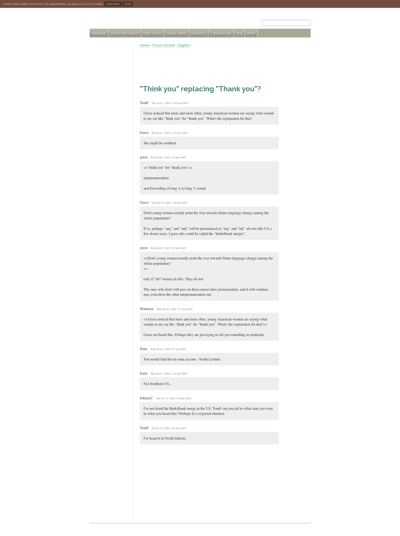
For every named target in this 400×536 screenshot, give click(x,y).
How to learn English (125, 33)
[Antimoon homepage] (131, 20)
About (251, 33)
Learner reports (176, 33)
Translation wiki (221, 33)
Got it (128, 4)
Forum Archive (163, 45)
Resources (198, 33)
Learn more (112, 4)
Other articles (153, 33)
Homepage (99, 33)
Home (144, 45)
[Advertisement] (109, 112)
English (183, 45)
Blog (239, 33)
